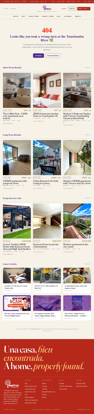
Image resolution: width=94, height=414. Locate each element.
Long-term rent (30, 389)
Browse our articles (69, 329)
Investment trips (30, 403)
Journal (68, 16)
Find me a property (31, 400)
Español (64, 8)
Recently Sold (80, 383)
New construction (31, 386)
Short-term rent (30, 392)
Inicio (16, 16)
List (59, 16)
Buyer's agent (29, 397)
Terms (44, 397)
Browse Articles (53, 55)
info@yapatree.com (84, 409)
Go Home (38, 55)
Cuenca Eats (63, 389)
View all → (88, 67)
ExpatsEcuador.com (48, 392)
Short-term (47, 16)
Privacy (44, 394)
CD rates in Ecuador (65, 386)
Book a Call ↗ (84, 8)
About (78, 16)
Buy (23, 16)
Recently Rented (81, 386)
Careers (44, 389)
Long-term (34, 16)
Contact (72, 8)
